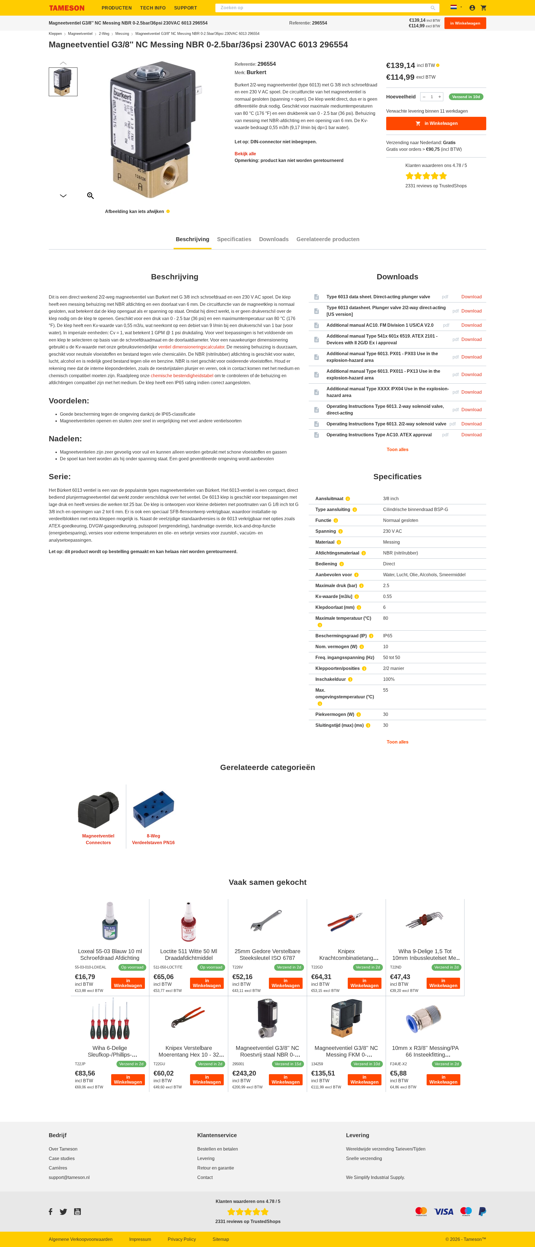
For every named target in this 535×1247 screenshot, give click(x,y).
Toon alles (397, 449)
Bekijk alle (245, 153)
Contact (205, 1177)
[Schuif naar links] (63, 196)
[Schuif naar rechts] (63, 63)
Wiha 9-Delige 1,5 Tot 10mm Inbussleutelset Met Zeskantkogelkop (425, 958)
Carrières (58, 1168)
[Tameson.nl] (67, 7)
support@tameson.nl (69, 1177)
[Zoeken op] (434, 8)
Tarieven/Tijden (410, 1149)
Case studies (62, 1158)
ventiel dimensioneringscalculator (191, 347)
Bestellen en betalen (217, 1149)
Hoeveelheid (401, 97)
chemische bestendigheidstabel (182, 375)
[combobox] (327, 8)
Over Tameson (63, 1149)
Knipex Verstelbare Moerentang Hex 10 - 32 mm (189, 1054)
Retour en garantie (215, 1168)
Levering (206, 1158)
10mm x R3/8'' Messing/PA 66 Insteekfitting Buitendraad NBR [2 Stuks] (425, 1054)
